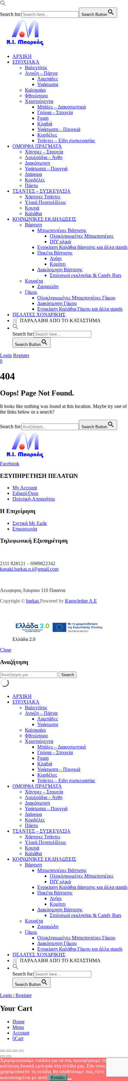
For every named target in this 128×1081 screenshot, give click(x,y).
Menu (18, 1027)
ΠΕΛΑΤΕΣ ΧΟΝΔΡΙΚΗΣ (38, 314)
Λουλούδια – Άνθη (43, 157)
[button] (3, 4)
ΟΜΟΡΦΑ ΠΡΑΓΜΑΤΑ (37, 146)
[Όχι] (69, 1079)
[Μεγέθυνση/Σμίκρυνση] (2, 1051)
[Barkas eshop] (25, 45)
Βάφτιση (33, 224)
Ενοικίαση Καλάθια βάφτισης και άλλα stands (82, 247)
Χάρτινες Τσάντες (42, 196)
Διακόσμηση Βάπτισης (59, 269)
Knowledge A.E (81, 601)
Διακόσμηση (37, 163)
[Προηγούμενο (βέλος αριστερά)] (2, 1056)
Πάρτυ (31, 185)
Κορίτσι (58, 264)
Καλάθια (33, 213)
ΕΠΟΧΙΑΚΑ (25, 62)
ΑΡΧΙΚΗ (22, 56)
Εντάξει (58, 1077)
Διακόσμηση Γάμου (57, 303)
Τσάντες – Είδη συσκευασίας (66, 140)
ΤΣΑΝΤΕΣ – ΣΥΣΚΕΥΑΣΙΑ (41, 191)
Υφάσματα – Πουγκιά (58, 129)
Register (21, 355)
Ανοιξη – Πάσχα (41, 73)
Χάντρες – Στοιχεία (44, 151)
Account (20, 1032)
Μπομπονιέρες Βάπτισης (61, 230)
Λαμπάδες (47, 78)
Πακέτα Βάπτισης (54, 252)
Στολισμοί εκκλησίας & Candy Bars (85, 275)
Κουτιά (32, 208)
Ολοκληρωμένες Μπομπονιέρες (81, 236)
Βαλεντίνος (36, 67)
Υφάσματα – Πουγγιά (46, 168)
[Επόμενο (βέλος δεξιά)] (8, 1056)
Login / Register (16, 995)
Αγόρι (56, 258)
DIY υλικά (60, 241)
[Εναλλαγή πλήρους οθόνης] (8, 1051)
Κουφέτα (34, 281)
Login (6, 355)
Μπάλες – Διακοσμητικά (61, 106)
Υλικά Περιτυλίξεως (45, 202)
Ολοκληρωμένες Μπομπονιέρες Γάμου (76, 297)
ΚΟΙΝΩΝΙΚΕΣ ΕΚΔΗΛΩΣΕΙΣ (44, 219)
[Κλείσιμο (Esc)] (21, 1051)
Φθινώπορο (36, 95)
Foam (42, 118)
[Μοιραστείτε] (14, 1051)
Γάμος (31, 292)
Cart (17, 1038)
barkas (33, 601)
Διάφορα (33, 174)
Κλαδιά (44, 123)
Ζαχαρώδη (47, 286)
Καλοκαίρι (35, 90)
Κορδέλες (47, 135)
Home (18, 1021)
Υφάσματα (47, 84)
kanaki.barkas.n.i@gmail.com (29, 569)
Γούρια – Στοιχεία (55, 112)
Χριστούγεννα (39, 101)
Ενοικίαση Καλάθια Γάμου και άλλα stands (79, 309)
